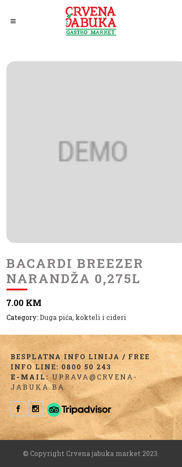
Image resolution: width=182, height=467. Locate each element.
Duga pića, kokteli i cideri (83, 317)
